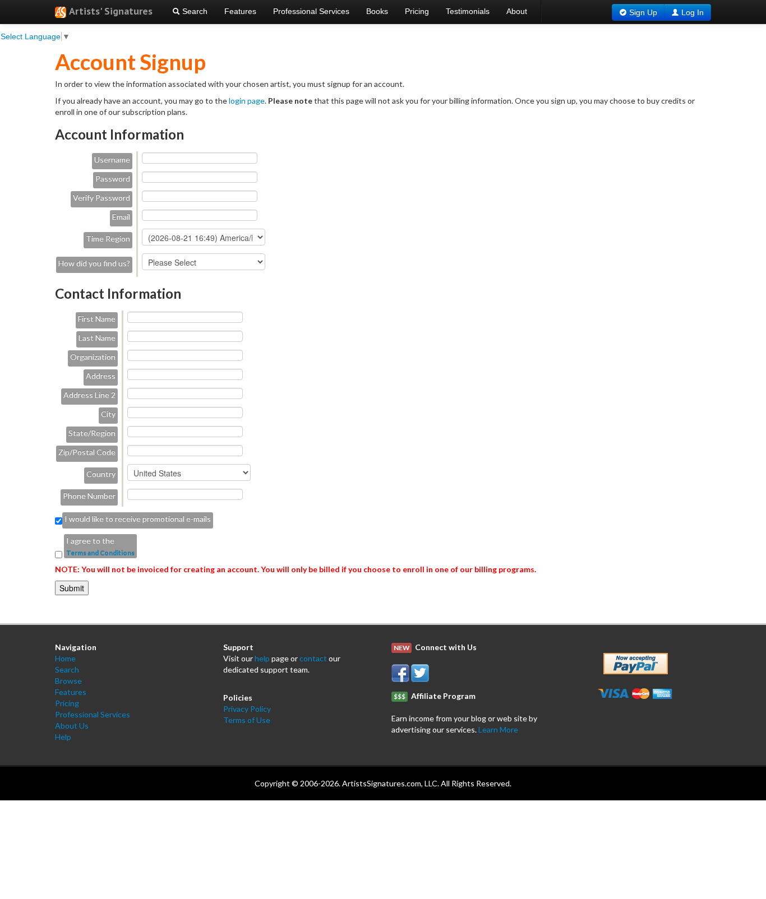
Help (63, 737)
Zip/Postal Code (87, 452)
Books (377, 11)
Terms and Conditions (100, 553)
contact (313, 658)
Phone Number (89, 496)
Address (101, 376)
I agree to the (90, 540)
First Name (97, 318)
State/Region (92, 433)
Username (112, 159)
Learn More (498, 729)
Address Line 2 (89, 395)
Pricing (417, 11)
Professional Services (311, 11)
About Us (72, 725)
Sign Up (643, 12)
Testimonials (468, 11)
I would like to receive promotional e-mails (137, 518)
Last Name (97, 337)
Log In (692, 12)
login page (247, 100)
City (108, 414)
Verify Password (101, 197)
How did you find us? (94, 263)
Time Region (108, 238)
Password (112, 178)
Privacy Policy (247, 708)
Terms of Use (246, 720)
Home (65, 658)
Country (101, 474)
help (262, 658)
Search (193, 11)
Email (121, 216)
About (516, 11)
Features (240, 11)
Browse (68, 680)
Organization (93, 357)
